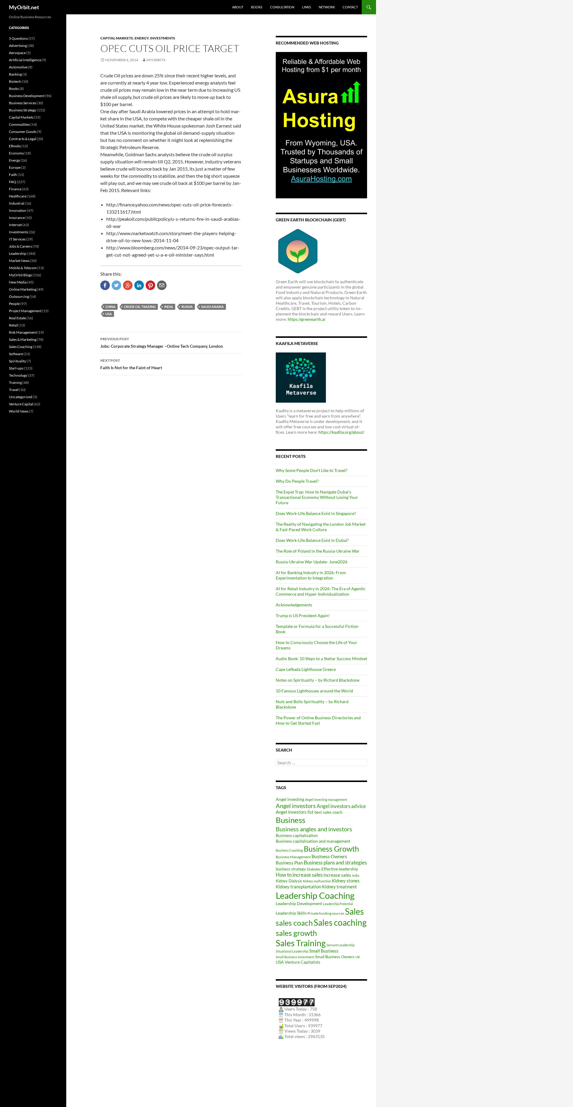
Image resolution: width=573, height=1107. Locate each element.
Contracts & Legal (22, 139)
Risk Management (23, 332)
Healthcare (17, 196)
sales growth (296, 932)
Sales (354, 911)
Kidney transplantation (298, 886)
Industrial (16, 203)
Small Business (323, 950)
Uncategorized (20, 397)
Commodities (19, 124)
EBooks (15, 146)
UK (357, 957)
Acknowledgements (294, 604)
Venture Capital (21, 404)
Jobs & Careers (20, 246)
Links (306, 7)
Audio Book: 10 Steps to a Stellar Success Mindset (321, 658)
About (237, 7)
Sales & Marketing (22, 339)
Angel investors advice (341, 806)
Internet (15, 225)
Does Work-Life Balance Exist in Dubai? (312, 540)
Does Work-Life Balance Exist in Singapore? (316, 513)
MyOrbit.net (24, 7)
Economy (16, 153)
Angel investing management (326, 799)
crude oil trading (140, 307)
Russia (187, 307)
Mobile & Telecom (23, 268)
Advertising (18, 45)
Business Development (26, 95)
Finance (15, 189)
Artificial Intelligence (25, 60)
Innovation (17, 210)
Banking (15, 74)
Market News (19, 260)
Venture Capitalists (302, 962)
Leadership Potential (338, 904)
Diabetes (314, 869)
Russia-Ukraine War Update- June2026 (311, 561)
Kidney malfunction (317, 881)
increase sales (337, 875)
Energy (142, 38)
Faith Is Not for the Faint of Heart (131, 364)
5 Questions (18, 38)
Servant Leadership (340, 945)
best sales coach (328, 812)
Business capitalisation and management (313, 841)
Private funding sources (325, 913)
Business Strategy (22, 110)
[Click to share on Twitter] (116, 285)
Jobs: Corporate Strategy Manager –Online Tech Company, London (161, 343)
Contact (350, 7)
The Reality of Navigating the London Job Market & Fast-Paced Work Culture (321, 527)
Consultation (282, 7)
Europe (15, 167)
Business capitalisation (297, 835)
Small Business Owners (335, 956)
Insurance (17, 217)
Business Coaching (289, 850)
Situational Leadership (292, 951)
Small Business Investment (295, 957)
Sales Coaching (20, 346)
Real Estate (17, 318)
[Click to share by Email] (162, 285)
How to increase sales (299, 875)
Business (290, 820)
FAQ (12, 182)
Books (256, 7)
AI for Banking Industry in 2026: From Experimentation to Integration (311, 575)
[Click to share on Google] (128, 285)
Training (15, 382)
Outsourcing (19, 296)
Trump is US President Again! (303, 615)
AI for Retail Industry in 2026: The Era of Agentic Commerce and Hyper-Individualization (321, 591)
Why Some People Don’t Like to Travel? (311, 470)
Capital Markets (116, 38)
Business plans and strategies (335, 863)
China (110, 307)
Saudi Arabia (212, 307)
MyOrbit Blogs (20, 275)
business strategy (291, 869)
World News (18, 411)
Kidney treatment (339, 886)
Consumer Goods (22, 131)
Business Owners (329, 856)
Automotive (18, 67)
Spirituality (17, 361)
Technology (18, 375)
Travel (14, 389)
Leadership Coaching (315, 895)
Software (16, 354)
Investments (162, 38)
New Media (18, 282)
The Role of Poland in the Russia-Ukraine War (318, 551)
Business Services (22, 103)
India (168, 307)
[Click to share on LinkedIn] (139, 285)
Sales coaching (340, 922)
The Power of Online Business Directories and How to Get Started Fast (318, 720)
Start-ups (16, 368)
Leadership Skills (291, 913)
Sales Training (301, 943)
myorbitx (156, 60)
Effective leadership (339, 868)
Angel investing (290, 799)
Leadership (17, 253)
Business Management (293, 857)
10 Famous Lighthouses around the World (314, 690)
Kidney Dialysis (289, 880)
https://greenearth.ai (306, 319)
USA (108, 314)
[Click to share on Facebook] (105, 285)
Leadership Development (299, 903)
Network (327, 7)
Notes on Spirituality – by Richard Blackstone (317, 680)
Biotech (15, 81)
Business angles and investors (314, 828)
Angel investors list (295, 812)
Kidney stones (346, 880)
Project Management (25, 311)
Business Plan (289, 862)
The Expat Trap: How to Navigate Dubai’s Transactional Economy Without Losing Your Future (317, 497)
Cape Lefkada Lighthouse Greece (306, 669)
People (14, 303)
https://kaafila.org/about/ (341, 432)
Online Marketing (22, 289)
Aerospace (17, 52)
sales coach (294, 923)
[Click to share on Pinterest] (150, 285)
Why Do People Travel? (297, 481)
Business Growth (331, 848)
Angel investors (296, 805)
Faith (13, 174)
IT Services (17, 239)
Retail (13, 325)
